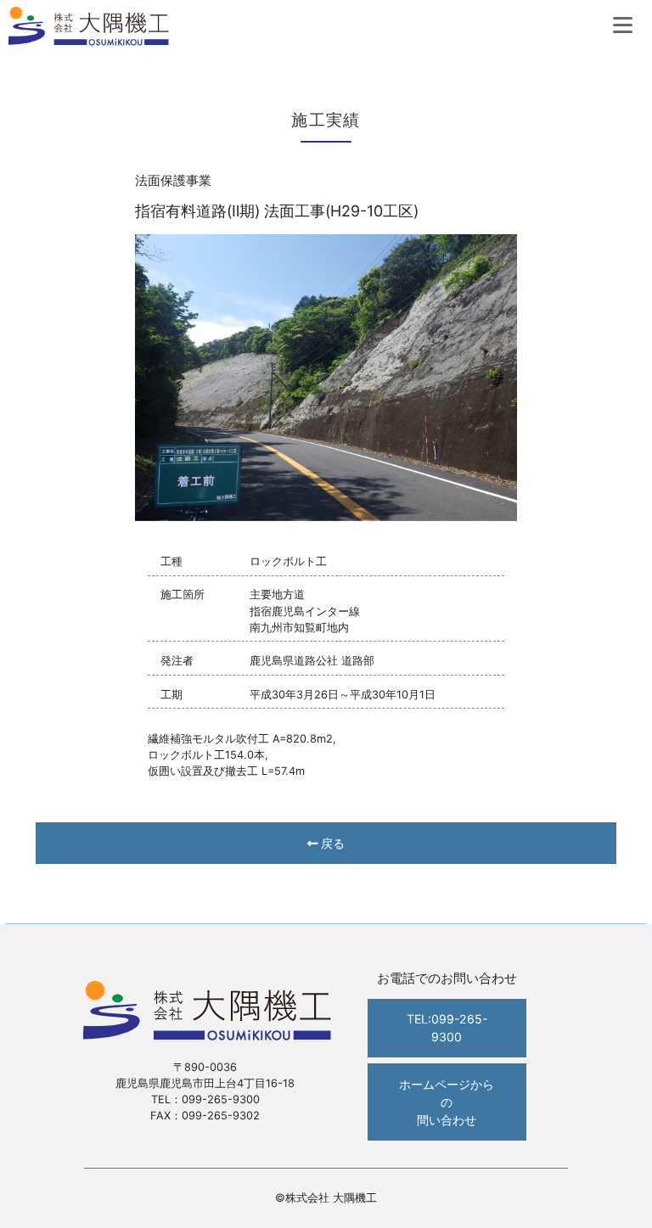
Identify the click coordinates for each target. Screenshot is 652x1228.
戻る (331, 843)
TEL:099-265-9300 (447, 1028)
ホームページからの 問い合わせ (446, 1102)
